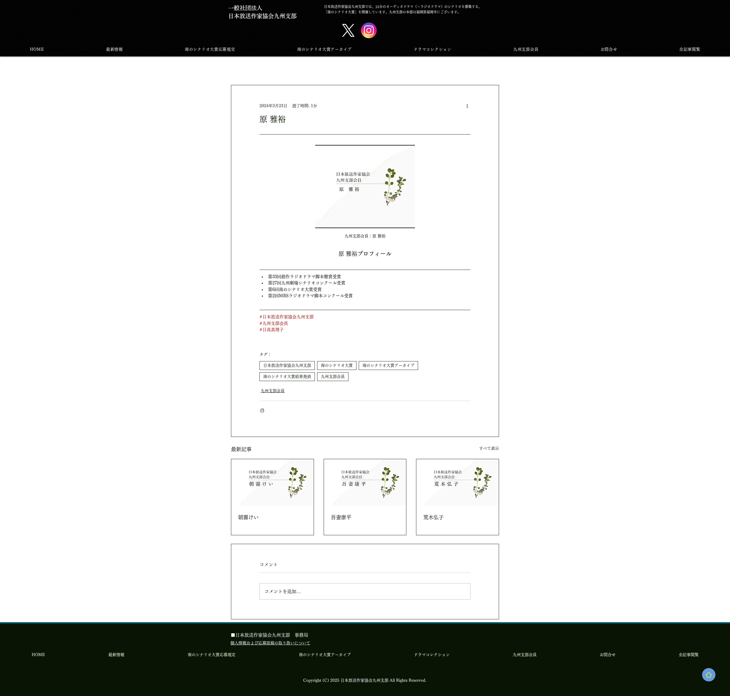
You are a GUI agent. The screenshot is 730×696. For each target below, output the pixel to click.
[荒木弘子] (457, 482)
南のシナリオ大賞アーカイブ (388, 365)
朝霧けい (248, 517)
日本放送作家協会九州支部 (287, 365)
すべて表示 (489, 448)
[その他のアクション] (467, 105)
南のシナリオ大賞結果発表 (287, 376)
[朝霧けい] (272, 482)
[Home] (708, 674)
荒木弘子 (433, 517)
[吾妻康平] (365, 482)
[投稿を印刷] (262, 410)
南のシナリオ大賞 (337, 365)
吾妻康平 (341, 517)
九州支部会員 (333, 376)
